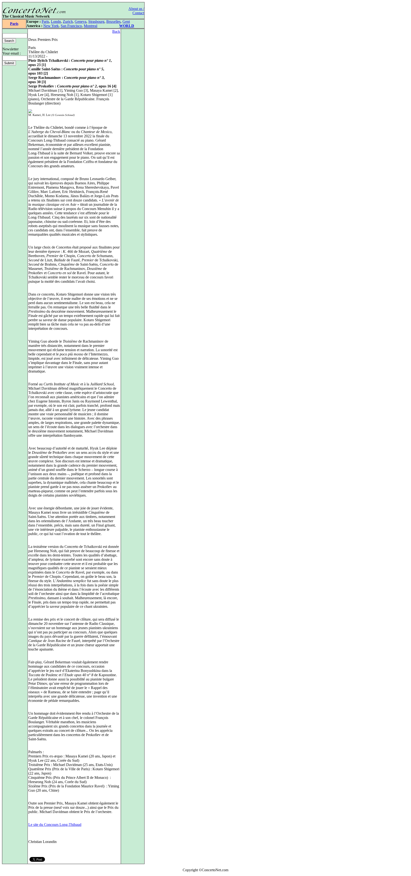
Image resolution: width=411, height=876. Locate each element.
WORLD (126, 26)
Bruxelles (113, 21)
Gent (126, 21)
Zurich (68, 21)
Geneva (80, 21)
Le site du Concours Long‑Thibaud (54, 825)
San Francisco (71, 26)
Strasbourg (96, 21)
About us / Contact (136, 11)
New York (51, 26)
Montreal (90, 26)
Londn (56, 21)
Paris (14, 24)
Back (116, 31)
